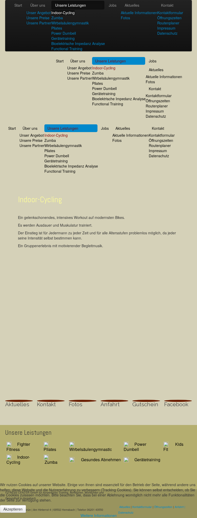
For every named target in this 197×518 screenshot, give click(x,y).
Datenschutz (167, 33)
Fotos (125, 17)
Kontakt (167, 5)
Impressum (166, 28)
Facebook (176, 404)
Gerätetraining (63, 38)
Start (18, 5)
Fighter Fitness (18, 446)
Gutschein (145, 404)
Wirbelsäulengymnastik (70, 22)
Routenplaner (168, 22)
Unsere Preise (38, 17)
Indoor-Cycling (63, 12)
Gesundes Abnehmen (101, 459)
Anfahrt (110, 404)
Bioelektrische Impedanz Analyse (78, 43)
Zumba (57, 17)
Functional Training (66, 48)
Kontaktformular (170, 12)
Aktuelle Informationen (139, 12)
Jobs (112, 5)
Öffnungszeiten (169, 17)
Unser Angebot (38, 12)
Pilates (56, 28)
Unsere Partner (38, 22)
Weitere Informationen (99, 515)
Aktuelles (132, 5)
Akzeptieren (13, 509)
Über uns (37, 5)
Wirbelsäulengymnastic (90, 449)
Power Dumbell (63, 33)
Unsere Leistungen (70, 5)
